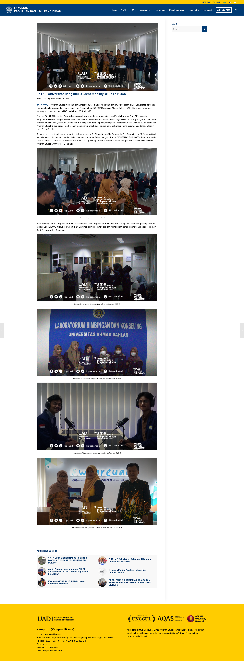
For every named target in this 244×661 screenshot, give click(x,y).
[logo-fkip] (34, 10)
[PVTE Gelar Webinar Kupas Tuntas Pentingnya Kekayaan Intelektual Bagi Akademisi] (242, 330)
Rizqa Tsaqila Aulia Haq (60, 99)
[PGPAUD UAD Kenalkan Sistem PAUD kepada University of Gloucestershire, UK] (2, 330)
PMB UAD (216, 2)
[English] (230, 3)
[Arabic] (224, 3)
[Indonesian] (235, 3)
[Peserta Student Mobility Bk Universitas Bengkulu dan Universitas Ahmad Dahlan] (97, 57)
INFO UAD (206, 2)
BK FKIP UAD (42, 105)
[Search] (236, 10)
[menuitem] (206, 2)
